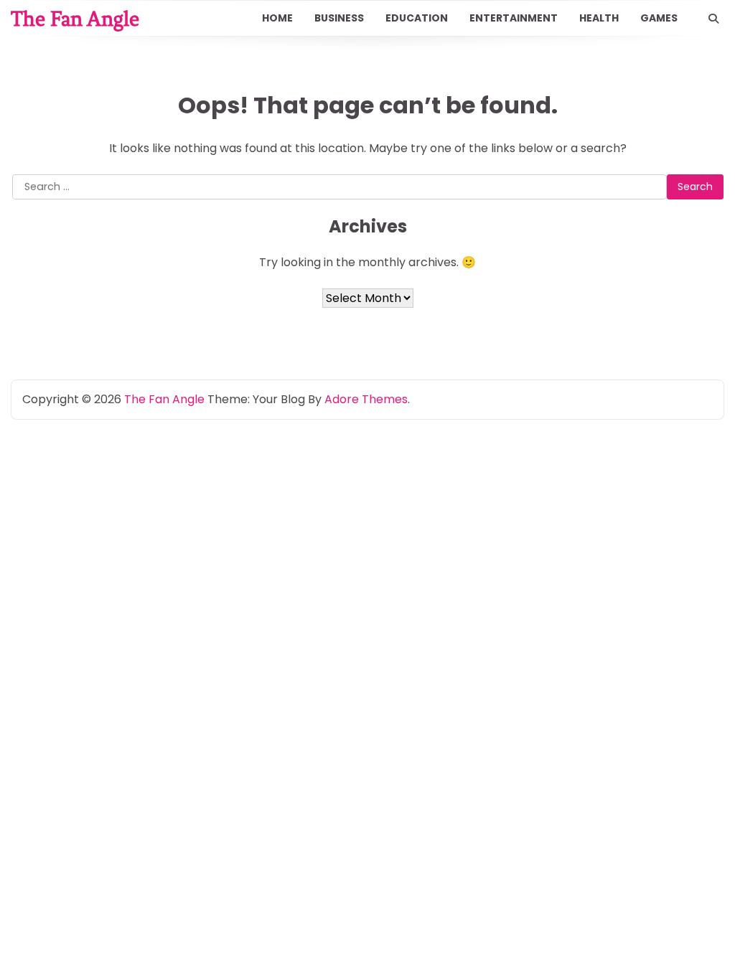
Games (659, 18)
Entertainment (513, 18)
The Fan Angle (75, 18)
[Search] (713, 18)
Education (416, 18)
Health (599, 18)
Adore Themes (366, 399)
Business (339, 18)
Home (277, 18)
